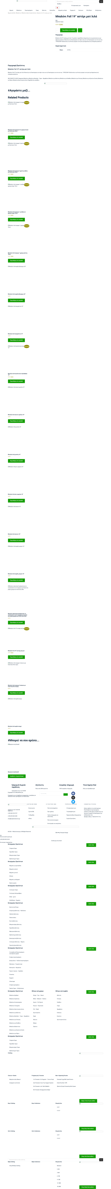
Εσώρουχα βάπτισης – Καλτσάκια (17, 910)
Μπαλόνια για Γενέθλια (65, 78)
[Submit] (65, 794)
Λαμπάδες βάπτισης (14, 928)
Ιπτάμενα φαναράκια (14, 985)
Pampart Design (64, 832)
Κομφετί (11, 978)
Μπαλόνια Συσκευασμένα (15, 1002)
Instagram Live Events (14, 1082)
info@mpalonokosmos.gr (14, 818)
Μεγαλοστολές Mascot (15, 1079)
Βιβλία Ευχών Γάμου (14, 858)
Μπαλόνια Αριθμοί (13, 995)
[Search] (101, 1)
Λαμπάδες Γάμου (13, 851)
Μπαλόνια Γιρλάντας (14, 998)
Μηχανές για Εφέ (62, 10)
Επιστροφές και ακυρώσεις (54, 823)
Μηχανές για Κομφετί (14, 879)
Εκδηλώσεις (98, 10)
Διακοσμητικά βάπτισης (15, 938)
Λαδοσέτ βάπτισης (14, 914)
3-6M (58, 1172)
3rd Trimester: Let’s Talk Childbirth (41, 1086)
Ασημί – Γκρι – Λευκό (38, 995)
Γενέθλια (59, 1002)
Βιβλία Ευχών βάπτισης (15, 934)
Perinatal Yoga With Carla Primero (65, 1079)
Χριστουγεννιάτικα (61, 1019)
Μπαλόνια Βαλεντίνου (14, 1026)
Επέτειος (59, 1012)
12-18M (59, 1183)
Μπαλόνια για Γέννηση (77, 78)
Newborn (59, 1165)
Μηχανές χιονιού (13, 872)
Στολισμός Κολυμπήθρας (15, 893)
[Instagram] (73, 798)
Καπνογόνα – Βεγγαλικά (15, 967)
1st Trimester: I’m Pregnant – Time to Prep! (43, 1079)
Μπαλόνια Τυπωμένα (14, 1005)
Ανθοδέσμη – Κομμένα (14, 900)
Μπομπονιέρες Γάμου (14, 855)
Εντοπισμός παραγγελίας (6, 842)
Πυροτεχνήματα (28, 10)
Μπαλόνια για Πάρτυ (14, 1033)
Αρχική (11, 10)
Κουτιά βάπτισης (13, 921)
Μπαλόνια (19, 10)
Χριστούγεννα (36, 1012)
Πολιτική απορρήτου (52, 808)
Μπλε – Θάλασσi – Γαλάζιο (39, 998)
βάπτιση (32, 80)
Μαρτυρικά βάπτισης (14, 931)
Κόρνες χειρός (12, 883)
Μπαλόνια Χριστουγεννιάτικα (29, 13)
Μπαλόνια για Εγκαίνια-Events (90, 78)
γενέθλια (37, 80)
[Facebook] (73, 793)
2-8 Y (58, 1107)
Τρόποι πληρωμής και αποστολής (52, 815)
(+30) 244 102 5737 (12, 813)
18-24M (59, 1186)
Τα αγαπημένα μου (71, 811)
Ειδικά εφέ (12, 981)
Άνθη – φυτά (12, 896)
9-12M (58, 1179)
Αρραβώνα (59, 1009)
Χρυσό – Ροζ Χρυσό (38, 1002)
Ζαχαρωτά (72, 10)
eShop (30, 818)
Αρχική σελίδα (11, 13)
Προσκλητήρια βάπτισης (15, 945)
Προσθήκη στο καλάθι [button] (16, 137)
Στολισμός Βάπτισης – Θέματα (16, 941)
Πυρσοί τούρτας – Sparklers (16, 971)
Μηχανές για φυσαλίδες (15, 865)
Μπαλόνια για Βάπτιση (54, 78)
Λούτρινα (81, 10)
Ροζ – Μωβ (36, 1009)
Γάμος (37, 10)
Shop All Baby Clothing (14, 1165)
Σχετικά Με (31, 811)
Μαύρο (35, 1023)
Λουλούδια (52, 10)
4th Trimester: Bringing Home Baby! (41, 1089)
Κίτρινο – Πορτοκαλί (38, 1005)
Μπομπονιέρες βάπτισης (15, 924)
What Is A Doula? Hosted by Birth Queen (66, 1086)
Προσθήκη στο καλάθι (68, 30)
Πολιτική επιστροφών (52, 820)
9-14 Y (58, 1110)
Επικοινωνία (31, 808)
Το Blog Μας (31, 815)
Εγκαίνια (59, 1016)
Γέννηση (59, 998)
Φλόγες (11, 876)
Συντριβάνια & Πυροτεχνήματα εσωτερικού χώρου (16, 953)
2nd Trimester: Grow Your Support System (43, 1082)
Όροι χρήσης (50, 811)
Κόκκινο (35, 1019)
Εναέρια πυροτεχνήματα (15, 957)
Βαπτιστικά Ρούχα (13, 907)
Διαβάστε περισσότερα (16, 776)
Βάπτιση (44, 10)
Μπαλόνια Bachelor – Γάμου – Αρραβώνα (19, 1016)
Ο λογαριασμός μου (71, 808)
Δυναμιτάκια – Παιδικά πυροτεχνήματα (18, 960)
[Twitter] (73, 802)
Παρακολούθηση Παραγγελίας (74, 815)
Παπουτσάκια (12, 917)
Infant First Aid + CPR (62, 1082)
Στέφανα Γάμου (13, 848)
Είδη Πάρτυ (89, 10)
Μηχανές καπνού (13, 869)
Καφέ (34, 1016)
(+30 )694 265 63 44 (5, 839)
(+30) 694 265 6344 (12, 816)
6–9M (58, 1176)
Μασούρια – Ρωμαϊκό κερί (15, 964)
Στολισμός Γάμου (13, 889)
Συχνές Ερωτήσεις (71, 818)
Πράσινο (35, 1026)
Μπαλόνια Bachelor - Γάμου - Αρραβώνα (38, 78)
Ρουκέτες (11, 974)
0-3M (58, 1169)
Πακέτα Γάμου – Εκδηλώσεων (16, 988)
